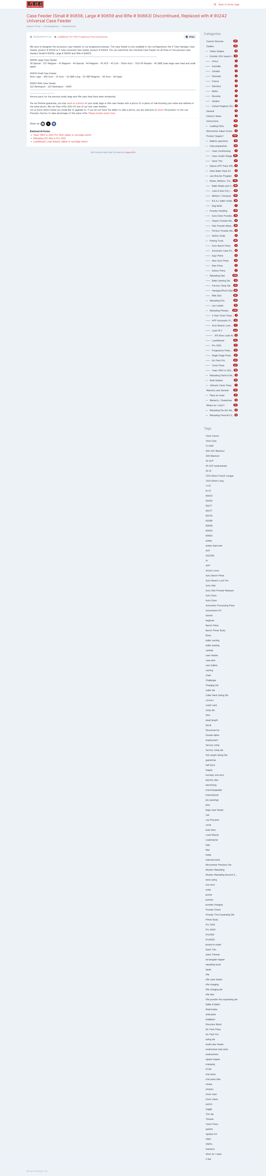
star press (211, 1074)
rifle (207, 974)
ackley (209, 540)
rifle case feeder (214, 979)
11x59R (209, 445)
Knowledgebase (51, 26)
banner (209, 615)
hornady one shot (215, 775)
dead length (212, 720)
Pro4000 (210, 939)
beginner (210, 620)
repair (208, 969)
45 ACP (209, 460)
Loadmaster (212, 839)
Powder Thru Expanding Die (220, 914)
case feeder (212, 655)
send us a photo (75, 103)
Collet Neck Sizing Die (217, 695)
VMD (208, 1139)
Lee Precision (212, 819)
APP (208, 565)
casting (209, 670)
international (212, 795)
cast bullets (212, 665)
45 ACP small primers (216, 465)
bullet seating (212, 645)
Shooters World (214, 1024)
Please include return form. (102, 113)
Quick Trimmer (213, 954)
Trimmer (210, 1119)
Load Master (212, 834)
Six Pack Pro (212, 1034)
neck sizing (211, 879)
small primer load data (217, 1049)
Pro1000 (210, 934)
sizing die (210, 1039)
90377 (209, 510)
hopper (209, 770)
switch (209, 1104)
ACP (208, 550)
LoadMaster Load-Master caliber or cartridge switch (60, 141)
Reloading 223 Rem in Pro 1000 (49, 138)
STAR (208, 1069)
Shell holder (211, 1009)
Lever (208, 824)
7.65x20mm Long (214, 480)
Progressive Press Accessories (93, 37)
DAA (208, 715)
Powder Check (213, 909)
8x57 (208, 490)
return (160, 109)
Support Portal (33, 26)
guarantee (211, 760)
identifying (211, 785)
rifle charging (212, 984)
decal (208, 725)
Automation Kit (213, 610)
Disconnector (212, 730)
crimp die (210, 710)
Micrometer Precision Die (218, 864)
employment (212, 740)
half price (210, 765)
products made (213, 944)
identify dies (212, 780)
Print (191, 36)
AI (207, 560)
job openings (212, 800)
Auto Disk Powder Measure (220, 590)
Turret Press (212, 1124)
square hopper (213, 1059)
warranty (210, 1149)
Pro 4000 (210, 929)
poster (209, 894)
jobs (208, 805)
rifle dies (210, 994)
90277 (209, 505)
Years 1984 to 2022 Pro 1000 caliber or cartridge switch (62, 135)
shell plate (211, 1014)
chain (208, 675)
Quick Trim (211, 949)
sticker (209, 1084)
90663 (209, 535)
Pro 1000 (73, 37)
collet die (210, 690)
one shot (210, 884)
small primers (212, 1054)
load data (211, 829)
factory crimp (212, 745)
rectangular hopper (215, 959)
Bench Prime (212, 625)
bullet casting (212, 640)
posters (209, 899)
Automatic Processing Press (220, 605)
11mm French (212, 436)
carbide (209, 650)
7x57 (208, 485)
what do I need (214, 1154)
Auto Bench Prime (215, 575)
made (208, 854)
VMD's (209, 1144)
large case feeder (214, 810)
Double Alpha (212, 735)
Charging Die (212, 685)
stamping (210, 1064)
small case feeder (215, 1044)
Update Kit (211, 1134)
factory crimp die (214, 750)
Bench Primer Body (215, 630)
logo (208, 844)
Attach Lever (212, 570)
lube (208, 849)
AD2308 (210, 555)
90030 (209, 495)
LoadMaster (62, 37)
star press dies (213, 1079)
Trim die (210, 1114)
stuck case (211, 1094)
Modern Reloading (215, 869)
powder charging (214, 904)
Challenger (211, 680)
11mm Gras (211, 441)
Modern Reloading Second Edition (222, 874)
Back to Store (226, 4)
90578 (209, 515)
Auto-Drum (211, 600)
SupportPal (130, 152)
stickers (209, 1089)
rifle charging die (214, 989)
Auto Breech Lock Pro (217, 580)
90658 (209, 525)
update (209, 1129)
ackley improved (214, 545)
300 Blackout (212, 455)
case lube (210, 660)
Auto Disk (211, 585)
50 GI (208, 470)
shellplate (210, 1019)
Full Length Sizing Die (216, 755)
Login (236, 4)
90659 (209, 530)
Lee (207, 815)
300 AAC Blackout (215, 450)
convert (210, 700)
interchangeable (214, 790)
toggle (209, 1109)
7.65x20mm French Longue (220, 475)
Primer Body (212, 919)
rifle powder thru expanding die (221, 999)
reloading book (213, 964)
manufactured (213, 859)
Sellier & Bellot (213, 1004)
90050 (209, 500)
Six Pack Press (213, 1029)
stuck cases (212, 1099)
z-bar (208, 1159)
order (208, 889)
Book (208, 635)
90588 (209, 520)
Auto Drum (211, 595)
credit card (211, 705)
